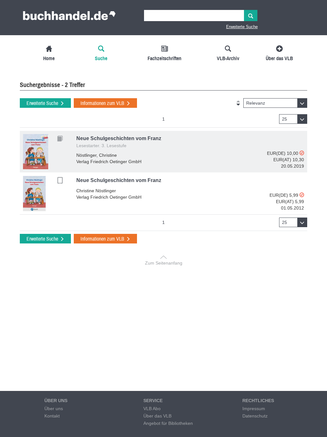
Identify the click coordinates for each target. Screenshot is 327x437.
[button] (275, 103)
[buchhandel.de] (69, 18)
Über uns (53, 408)
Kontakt (52, 415)
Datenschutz (255, 415)
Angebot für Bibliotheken (168, 423)
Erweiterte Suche (242, 26)
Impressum (253, 408)
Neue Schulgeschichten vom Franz (118, 138)
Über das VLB (157, 415)
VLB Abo (152, 408)
